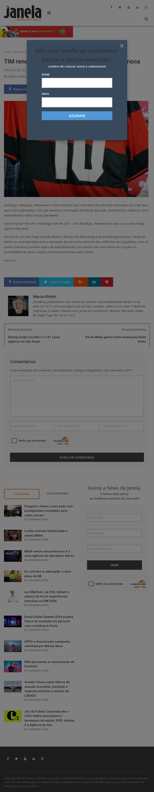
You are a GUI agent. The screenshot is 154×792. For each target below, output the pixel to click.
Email (46, 93)
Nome (46, 74)
